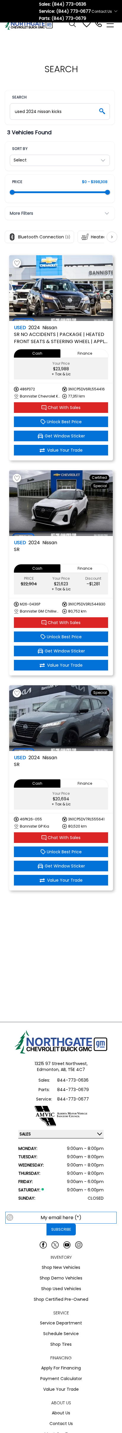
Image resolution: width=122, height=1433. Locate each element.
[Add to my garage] (16, 263)
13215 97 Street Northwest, (61, 1064)
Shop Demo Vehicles (61, 1278)
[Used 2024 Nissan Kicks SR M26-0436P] (61, 503)
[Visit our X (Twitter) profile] (55, 1244)
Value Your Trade (61, 1389)
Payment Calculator (61, 1379)
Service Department (61, 1323)
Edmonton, (49, 1069)
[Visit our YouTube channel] (66, 1244)
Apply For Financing (61, 1368)
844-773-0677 (73, 1099)
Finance (85, 353)
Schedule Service (61, 1334)
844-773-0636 (73, 1080)
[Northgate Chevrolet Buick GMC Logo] (31, 23)
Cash (37, 353)
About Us (61, 1413)
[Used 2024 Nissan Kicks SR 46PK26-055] (61, 718)
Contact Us (61, 1423)
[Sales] (98, 23)
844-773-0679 (73, 1090)
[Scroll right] (112, 237)
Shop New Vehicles (61, 1267)
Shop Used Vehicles (61, 1289)
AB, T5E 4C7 (73, 1069)
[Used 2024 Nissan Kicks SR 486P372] (61, 288)
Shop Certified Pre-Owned (61, 1299)
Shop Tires (61, 1344)
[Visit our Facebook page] (43, 1244)
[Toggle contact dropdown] (115, 11)
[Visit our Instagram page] (78, 1244)
